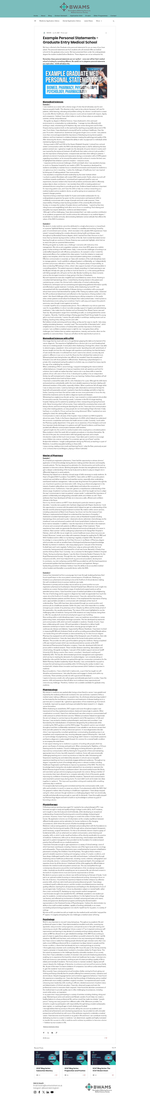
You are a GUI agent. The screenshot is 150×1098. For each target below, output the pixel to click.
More (98, 21)
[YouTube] (52, 1092)
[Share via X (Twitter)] (48, 1032)
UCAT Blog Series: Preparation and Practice (75, 1069)
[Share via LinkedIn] (52, 1032)
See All (114, 1047)
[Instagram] (35, 1092)
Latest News (88, 21)
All (35, 21)
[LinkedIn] (47, 1092)
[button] (113, 21)
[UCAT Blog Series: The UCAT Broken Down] (103, 1058)
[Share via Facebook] (44, 1032)
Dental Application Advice (72, 21)
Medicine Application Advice (49, 21)
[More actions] (106, 33)
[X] (43, 1092)
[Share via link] (56, 1032)
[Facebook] (39, 1092)
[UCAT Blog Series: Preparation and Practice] (75, 1058)
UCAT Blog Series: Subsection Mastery (44, 1069)
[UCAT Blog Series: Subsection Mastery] (46, 1058)
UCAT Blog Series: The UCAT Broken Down (101, 1069)
